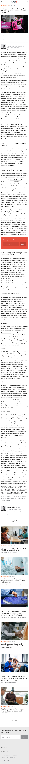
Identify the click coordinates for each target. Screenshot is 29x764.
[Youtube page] (4, 761)
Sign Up (23, 244)
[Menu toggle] (1, 1)
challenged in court (6, 71)
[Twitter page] (8, 761)
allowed (7, 260)
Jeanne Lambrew (13, 552)
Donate (3, 744)
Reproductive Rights (7, 498)
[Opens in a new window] (7, 49)
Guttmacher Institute (15, 179)
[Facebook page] (1, 761)
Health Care (12, 5)
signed (19, 415)
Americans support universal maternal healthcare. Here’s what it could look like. (13, 646)
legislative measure (6, 332)
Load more (14, 720)
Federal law (12, 220)
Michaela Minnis (13, 682)
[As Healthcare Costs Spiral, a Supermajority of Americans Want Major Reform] (14, 566)
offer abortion (13, 214)
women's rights (21, 496)
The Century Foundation (16, 584)
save (10, 190)
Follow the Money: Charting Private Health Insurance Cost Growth (14, 549)
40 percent (7, 163)
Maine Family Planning (13, 352)
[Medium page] (11, 761)
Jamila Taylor (10, 45)
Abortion (7, 496)
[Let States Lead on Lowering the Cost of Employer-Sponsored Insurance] (14, 696)
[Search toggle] (27, 1)
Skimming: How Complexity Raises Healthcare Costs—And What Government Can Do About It (13, 613)
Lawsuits (23, 268)
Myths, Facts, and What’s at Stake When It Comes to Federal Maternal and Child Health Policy (14, 678)
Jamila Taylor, (14, 509)
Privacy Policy (5, 751)
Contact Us (4, 747)
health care (13, 496)
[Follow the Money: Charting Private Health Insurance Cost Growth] (14, 535)
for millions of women (20, 96)
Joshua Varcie (23, 617)
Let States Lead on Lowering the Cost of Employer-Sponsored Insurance (12, 711)
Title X (3, 500)
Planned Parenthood (19, 498)
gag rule (8, 500)
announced (16, 385)
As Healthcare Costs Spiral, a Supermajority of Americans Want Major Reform (13, 581)
